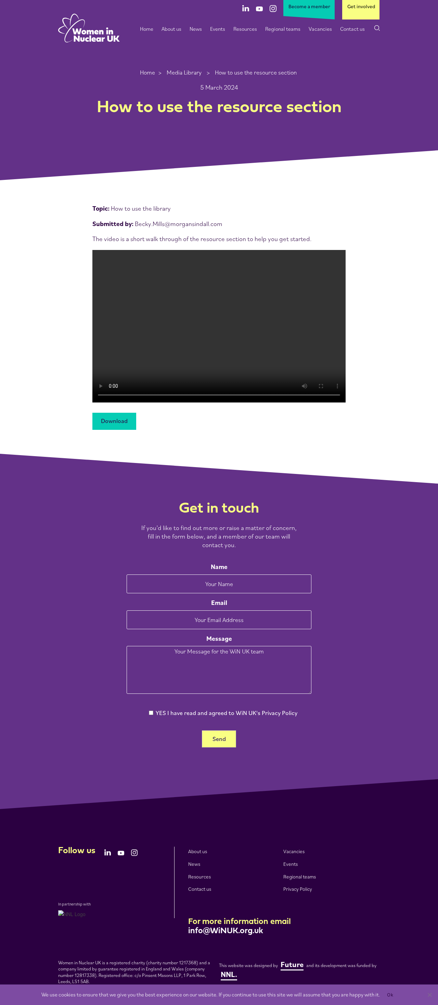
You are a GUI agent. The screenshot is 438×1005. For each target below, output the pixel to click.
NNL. (229, 974)
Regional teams (282, 28)
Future (292, 964)
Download (114, 421)
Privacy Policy (297, 889)
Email (219, 602)
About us (171, 28)
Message (219, 638)
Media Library (184, 72)
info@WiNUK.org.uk (225, 931)
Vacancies (320, 28)
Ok (390, 994)
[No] (429, 994)
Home (146, 28)
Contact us (352, 28)
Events (217, 28)
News (196, 28)
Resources (245, 28)
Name (219, 567)
